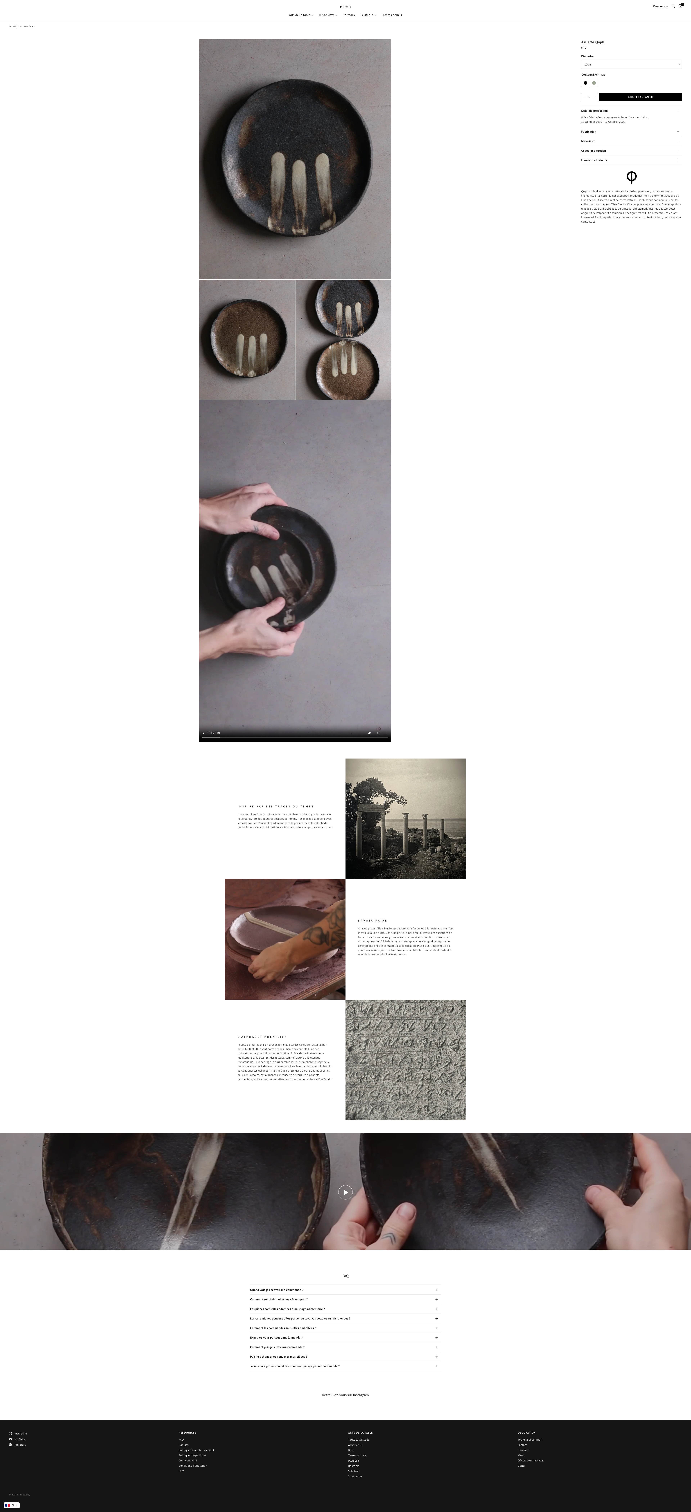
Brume (594, 83)
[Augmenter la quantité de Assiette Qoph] (594, 97)
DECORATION (527, 1432)
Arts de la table (299, 15)
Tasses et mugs (357, 1455)
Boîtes (522, 1465)
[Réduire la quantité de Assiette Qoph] (584, 97)
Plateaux (353, 1460)
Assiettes (353, 1445)
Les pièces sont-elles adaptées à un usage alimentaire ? (287, 1308)
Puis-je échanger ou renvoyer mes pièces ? (278, 1356)
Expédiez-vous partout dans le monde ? (276, 1337)
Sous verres (355, 1476)
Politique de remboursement (196, 1450)
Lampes (522, 1444)
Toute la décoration (530, 1439)
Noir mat (585, 83)
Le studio (367, 15)
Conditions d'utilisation (193, 1465)
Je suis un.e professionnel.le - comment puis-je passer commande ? (295, 1366)
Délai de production (594, 110)
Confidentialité (188, 1460)
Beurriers (353, 1465)
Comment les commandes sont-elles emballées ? (283, 1328)
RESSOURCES (187, 1432)
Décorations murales (530, 1460)
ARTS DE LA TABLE (360, 1432)
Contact (183, 1444)
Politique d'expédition (192, 1455)
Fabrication (588, 131)
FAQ (181, 1439)
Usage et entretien (593, 150)
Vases (521, 1455)
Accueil (12, 26)
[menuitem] (301, 15)
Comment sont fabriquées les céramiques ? (279, 1299)
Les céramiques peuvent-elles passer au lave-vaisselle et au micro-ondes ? (300, 1318)
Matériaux (588, 141)
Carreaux (349, 15)
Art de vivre (327, 15)
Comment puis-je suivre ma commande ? (277, 1347)
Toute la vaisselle (358, 1439)
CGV (181, 1470)
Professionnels (391, 15)
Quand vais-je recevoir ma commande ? (276, 1289)
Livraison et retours (594, 160)
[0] (679, 6)
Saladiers (353, 1471)
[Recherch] (673, 6)
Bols (350, 1450)
